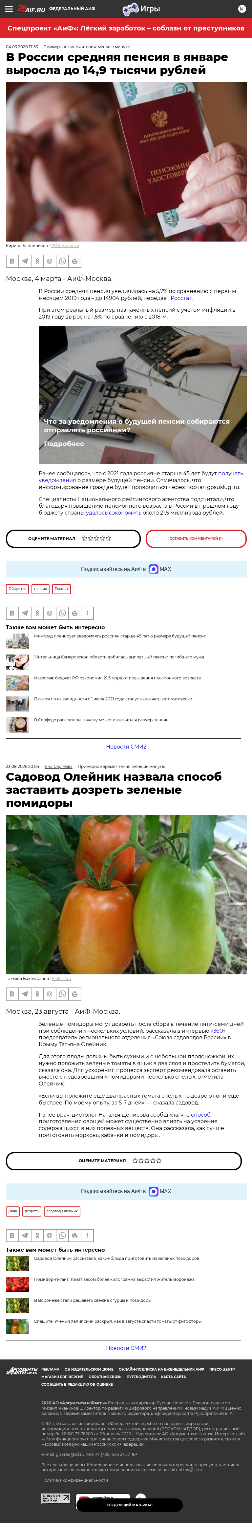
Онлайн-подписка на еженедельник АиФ (161, 1369)
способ (201, 1115)
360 (218, 1031)
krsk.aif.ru (61, 978)
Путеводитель (141, 1377)
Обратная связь (105, 1377)
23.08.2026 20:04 (22, 766)
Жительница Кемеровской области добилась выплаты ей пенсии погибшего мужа (119, 656)
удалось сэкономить (113, 513)
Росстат (181, 298)
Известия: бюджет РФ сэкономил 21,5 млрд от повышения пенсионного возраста (117, 677)
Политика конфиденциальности (74, 1480)
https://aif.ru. (190, 1469)
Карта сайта (173, 1377)
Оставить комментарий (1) (196, 539)
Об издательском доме (89, 1369)
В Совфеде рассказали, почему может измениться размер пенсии (101, 719)
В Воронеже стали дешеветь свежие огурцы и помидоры (92, 1300)
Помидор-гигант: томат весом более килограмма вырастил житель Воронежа (114, 1279)
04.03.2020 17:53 (22, 46)
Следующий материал (130, 1505)
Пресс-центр (222, 1369)
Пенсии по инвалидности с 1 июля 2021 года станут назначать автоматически (113, 698)
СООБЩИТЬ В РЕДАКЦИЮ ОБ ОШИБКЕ (77, 1384)
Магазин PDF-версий (62, 1377)
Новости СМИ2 (126, 747)
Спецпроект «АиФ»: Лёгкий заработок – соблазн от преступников (126, 28)
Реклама (50, 1369)
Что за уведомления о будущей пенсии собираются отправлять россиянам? (137, 426)
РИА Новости (65, 245)
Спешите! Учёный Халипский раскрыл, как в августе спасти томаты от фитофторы (117, 1321)
